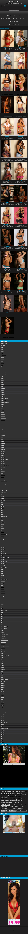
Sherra (2, 691)
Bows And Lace (21, 268)
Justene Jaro (4, 567)
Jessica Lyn (4, 561)
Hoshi (2, 524)
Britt (2, 423)
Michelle (3, 643)
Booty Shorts (4, 796)
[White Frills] (20, 281)
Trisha (2, 726)
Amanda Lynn (4, 370)
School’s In (7, 136)
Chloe (2, 455)
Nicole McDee (4, 651)
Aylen (2, 410)
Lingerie (10, 49)
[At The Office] (7, 193)
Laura (2, 598)
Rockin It (21, 158)
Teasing (20, 808)
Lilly (2, 618)
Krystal (2, 594)
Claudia (3, 471)
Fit (20, 160)
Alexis (2, 358)
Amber (2, 376)
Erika (2, 512)
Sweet (21, 180)
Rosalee (3, 669)
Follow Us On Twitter (14, 21)
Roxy (2, 671)
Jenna (2, 545)
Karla (2, 571)
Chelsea (3, 449)
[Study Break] (20, 60)
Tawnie (2, 716)
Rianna (2, 667)
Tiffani (2, 724)
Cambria (3, 431)
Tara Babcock (4, 714)
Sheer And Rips (7, 113)
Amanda (3, 368)
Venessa (3, 732)
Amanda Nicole (4, 374)
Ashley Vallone (4, 398)
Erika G (2, 514)
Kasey (2, 575)
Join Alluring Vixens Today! (14, 15)
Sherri (2, 693)
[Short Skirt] (7, 60)
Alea (2, 349)
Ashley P (3, 396)
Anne (2, 382)
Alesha (2, 351)
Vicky (2, 736)
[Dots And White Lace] (20, 237)
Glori (2, 518)
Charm (2, 447)
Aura (2, 408)
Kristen (2, 586)
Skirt (23, 71)
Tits (12, 292)
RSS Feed (10, 10)
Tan (25, 138)
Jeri (2, 555)
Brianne (3, 421)
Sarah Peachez (4, 679)
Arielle (2, 390)
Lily (2, 620)
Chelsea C (3, 451)
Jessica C (3, 559)
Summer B (3, 712)
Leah (2, 606)
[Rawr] (20, 193)
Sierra (2, 695)
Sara (2, 677)
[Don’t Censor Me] (7, 281)
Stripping (12, 204)
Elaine (2, 506)
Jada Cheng (4, 533)
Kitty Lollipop (7, 268)
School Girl (21, 47)
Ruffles (25, 292)
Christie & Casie (5, 465)
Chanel (2, 441)
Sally (2, 673)
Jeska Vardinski (5, 557)
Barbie (2, 412)
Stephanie (3, 706)
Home (14, 12)
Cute (4, 138)
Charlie (2, 445)
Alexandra (3, 355)
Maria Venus (4, 628)
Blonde (18, 49)
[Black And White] (7, 237)
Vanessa (3, 730)
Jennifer (3, 551)
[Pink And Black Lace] (7, 215)
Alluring (3, 791)
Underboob (20, 811)
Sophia (2, 702)
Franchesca (4, 516)
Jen (2, 541)
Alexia (2, 357)
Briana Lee (3, 418)
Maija (2, 624)
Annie (2, 384)
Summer (3, 710)
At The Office (7, 202)
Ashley (2, 392)
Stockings (19, 806)
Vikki (2, 738)
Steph (2, 704)
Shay (2, 689)
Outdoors (5, 804)
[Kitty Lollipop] (7, 259)
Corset (22, 204)
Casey (2, 437)
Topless (11, 270)
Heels (4, 248)
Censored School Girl (7, 91)
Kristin (2, 588)
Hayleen (3, 522)
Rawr (21, 202)
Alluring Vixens (4, 28)
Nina (2, 659)
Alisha (2, 362)
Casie (2, 439)
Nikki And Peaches (5, 655)
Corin (2, 473)
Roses (21, 91)
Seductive (24, 805)
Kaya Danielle (4, 579)
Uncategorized (4, 728)
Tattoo (10, 809)
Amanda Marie (4, 372)
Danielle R (3, 484)
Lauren (2, 600)
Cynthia (3, 478)
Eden (2, 504)
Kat (1, 577)
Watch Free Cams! (14, 24)
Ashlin (2, 404)
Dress (11, 800)
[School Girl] (20, 38)
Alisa (2, 360)
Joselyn (3, 565)
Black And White (7, 246)
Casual (18, 160)
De (1, 494)
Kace (2, 569)
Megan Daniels (4, 634)
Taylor (2, 720)
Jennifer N (3, 553)
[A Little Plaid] (20, 127)
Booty (19, 314)
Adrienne (3, 345)
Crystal (2, 476)
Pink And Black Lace (7, 224)
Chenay (3, 453)
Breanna (3, 416)
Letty (2, 612)
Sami (2, 675)
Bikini (7, 793)
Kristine (3, 592)
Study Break (20, 69)
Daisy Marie (4, 480)
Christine (3, 467)
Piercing (12, 804)
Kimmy (2, 583)
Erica (2, 510)
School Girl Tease (20, 113)
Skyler (2, 697)
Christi (2, 461)
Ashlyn (2, 406)
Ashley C (3, 394)
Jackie (2, 531)
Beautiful (18, 204)
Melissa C (3, 642)
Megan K (3, 636)
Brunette (18, 248)
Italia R (2, 528)
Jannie (2, 537)
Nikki (2, 653)
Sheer (6, 806)
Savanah (3, 681)
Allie (2, 364)
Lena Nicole (4, 610)
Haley (2, 520)
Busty (19, 138)
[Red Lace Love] (7, 38)
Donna (2, 502)
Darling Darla (4, 490)
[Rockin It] (20, 149)
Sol (1, 700)
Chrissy (3, 457)
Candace (3, 433)
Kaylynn (3, 581)
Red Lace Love (7, 47)
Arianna (3, 388)
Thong (3, 811)
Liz (1, 622)
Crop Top (20, 71)
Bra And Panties (14, 796)
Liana (2, 616)
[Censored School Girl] (7, 82)
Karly (2, 573)
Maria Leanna (4, 626)
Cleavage (24, 49)
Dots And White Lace (21, 246)
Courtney (3, 474)
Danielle (3, 482)
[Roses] (20, 82)
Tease (26, 71)
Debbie (2, 498)
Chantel (3, 443)
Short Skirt (7, 69)
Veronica (3, 734)
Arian (2, 386)
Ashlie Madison (5, 402)
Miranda (3, 647)
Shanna (3, 685)
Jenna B (3, 547)
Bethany (3, 414)
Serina (2, 683)
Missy (2, 649)
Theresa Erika (4, 722)
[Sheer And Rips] (7, 105)
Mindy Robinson (5, 645)
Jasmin (2, 539)
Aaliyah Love (4, 343)
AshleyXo (3, 400)
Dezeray (3, 500)
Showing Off (13, 806)
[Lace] (7, 325)
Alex (2, 353)
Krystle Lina (4, 596)
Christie (3, 463)
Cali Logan (3, 429)
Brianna (3, 419)
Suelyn (2, 708)
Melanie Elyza (4, 640)
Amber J (3, 378)
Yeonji (2, 742)
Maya (2, 630)
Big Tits (5, 49)
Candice (3, 435)
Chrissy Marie (4, 459)
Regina (2, 665)
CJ (1, 469)
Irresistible (23, 160)
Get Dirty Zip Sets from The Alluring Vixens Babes (14, 18)
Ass (5, 71)
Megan (2, 632)
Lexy (2, 614)
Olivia (2, 661)
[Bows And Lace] (20, 259)
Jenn (2, 543)
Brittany (3, 425)
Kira (2, 585)
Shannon (3, 687)
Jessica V (3, 563)
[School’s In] (7, 127)
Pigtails (7, 138)
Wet (25, 811)
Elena (2, 508)
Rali (2, 663)
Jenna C (3, 549)
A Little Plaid (20, 136)
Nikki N (2, 657)
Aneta (2, 380)
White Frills (21, 290)
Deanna (3, 496)
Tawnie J (3, 718)
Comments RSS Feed (15, 10)
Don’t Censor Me (7, 290)
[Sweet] (20, 171)
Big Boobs (19, 182)
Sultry (12, 138)
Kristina (3, 590)
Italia (2, 526)
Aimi (2, 347)
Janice (2, 535)
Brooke (2, 427)
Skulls (7, 312)
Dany (2, 486)
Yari (2, 740)
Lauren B (3, 604)
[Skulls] (7, 303)
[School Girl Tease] (20, 105)
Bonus (21, 49)
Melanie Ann (4, 638)
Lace (8, 49)
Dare (2, 488)
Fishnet (4, 314)
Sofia (2, 699)
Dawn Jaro (3, 492)
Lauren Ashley (4, 602)
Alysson (3, 366)
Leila (2, 608)
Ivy (1, 530)
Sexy (10, 248)
